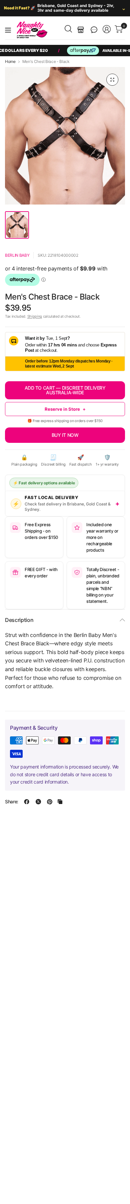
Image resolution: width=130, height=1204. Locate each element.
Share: (11, 801)
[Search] (68, 28)
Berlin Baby (17, 255)
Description (19, 620)
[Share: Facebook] (26, 801)
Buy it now (65, 435)
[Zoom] (112, 80)
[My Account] (107, 29)
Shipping (34, 316)
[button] (94, 29)
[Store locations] (80, 29)
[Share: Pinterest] (49, 801)
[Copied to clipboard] (60, 801)
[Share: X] (38, 801)
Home (10, 62)
